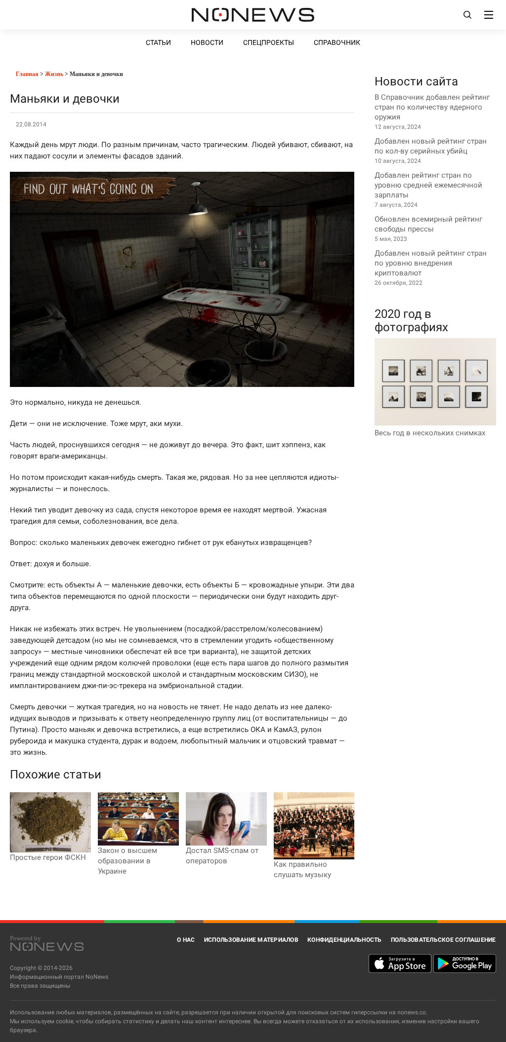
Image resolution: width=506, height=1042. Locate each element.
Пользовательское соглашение (443, 939)
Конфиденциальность (344, 939)
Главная (26, 74)
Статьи (158, 42)
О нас (186, 939)
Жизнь (54, 74)
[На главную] (253, 14)
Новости (207, 42)
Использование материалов (251, 939)
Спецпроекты (268, 42)
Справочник (337, 42)
